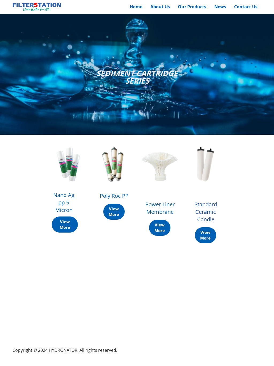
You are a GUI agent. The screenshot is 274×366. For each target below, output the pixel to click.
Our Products (192, 7)
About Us (160, 7)
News (220, 7)
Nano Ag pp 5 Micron (63, 202)
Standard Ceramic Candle (206, 212)
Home (136, 7)
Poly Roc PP (114, 195)
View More (65, 224)
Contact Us (245, 7)
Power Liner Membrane (160, 208)
